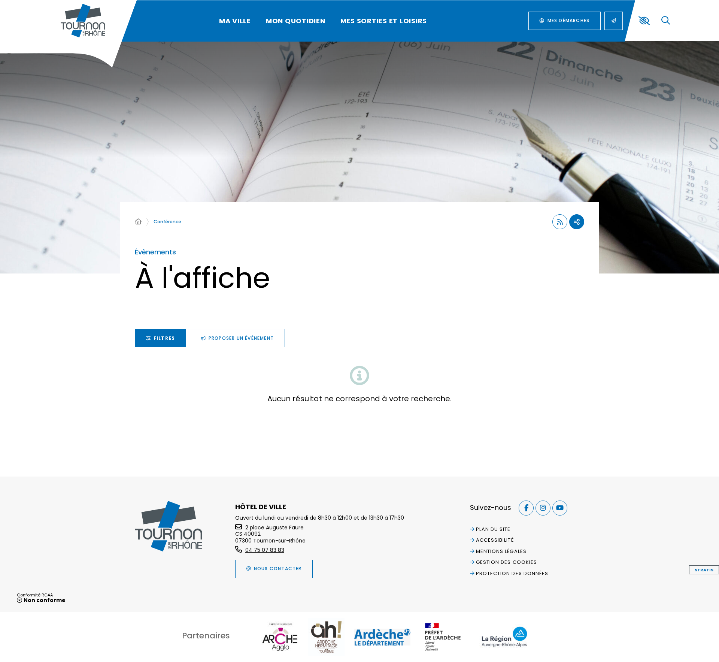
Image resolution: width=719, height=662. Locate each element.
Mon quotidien (295, 20)
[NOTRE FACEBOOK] (526, 508)
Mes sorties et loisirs (383, 20)
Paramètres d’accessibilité (644, 20)
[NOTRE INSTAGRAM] (543, 508)
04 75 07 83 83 (264, 550)
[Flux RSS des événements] (559, 221)
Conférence (167, 221)
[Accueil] (138, 221)
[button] (665, 21)
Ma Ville (235, 20)
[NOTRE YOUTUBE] (559, 508)
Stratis (704, 570)
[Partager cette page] (576, 221)
